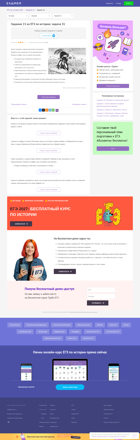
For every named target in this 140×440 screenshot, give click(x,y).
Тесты (73, 418)
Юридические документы (14, 414)
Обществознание (83, 325)
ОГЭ (72, 405)
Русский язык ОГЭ (92, 331)
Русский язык (15, 325)
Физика (100, 325)
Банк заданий (107, 405)
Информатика (59, 331)
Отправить (97, 303)
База (42, 418)
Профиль (44, 414)
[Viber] (57, 110)
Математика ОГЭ (113, 331)
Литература (42, 331)
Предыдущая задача (19, 104)
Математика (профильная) (36, 325)
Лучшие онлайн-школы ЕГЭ (111, 422)
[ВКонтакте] (40, 110)
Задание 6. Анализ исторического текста (112, 110)
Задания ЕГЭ (75, 414)
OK (135, 435)
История (52, 405)
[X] (43, 110)
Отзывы (106, 418)
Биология (113, 325)
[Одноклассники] (46, 110)
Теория (73, 409)
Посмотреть (47, 35)
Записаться (20, 224)
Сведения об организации (15, 418)
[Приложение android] (8, 422)
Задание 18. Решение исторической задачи (113, 100)
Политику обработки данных (99, 436)
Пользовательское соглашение (117, 436)
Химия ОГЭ (72, 338)
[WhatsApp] (53, 110)
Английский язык (25, 331)
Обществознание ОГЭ (53, 338)
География (75, 331)
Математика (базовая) (61, 325)
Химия (126, 325)
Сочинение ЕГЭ (108, 414)
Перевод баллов (109, 409)
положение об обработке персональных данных (83, 312)
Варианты (74, 422)
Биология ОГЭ (88, 338)
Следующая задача (79, 104)
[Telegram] (49, 110)
